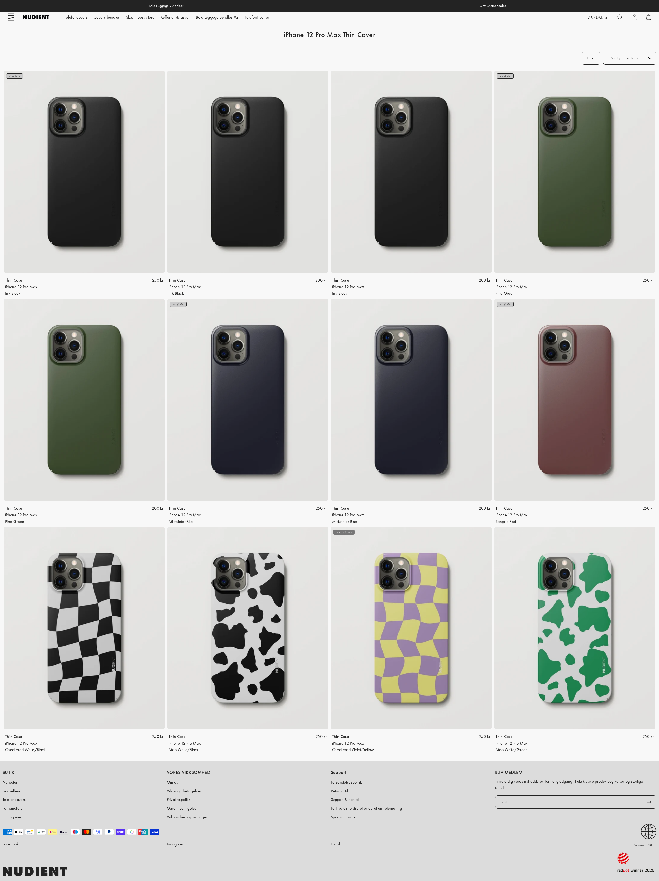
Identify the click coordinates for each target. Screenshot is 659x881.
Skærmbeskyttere (140, 17)
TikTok (336, 844)
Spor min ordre (343, 817)
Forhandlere (13, 808)
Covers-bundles (107, 17)
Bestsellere (12, 791)
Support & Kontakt (345, 799)
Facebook (11, 844)
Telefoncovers (76, 17)
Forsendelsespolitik (346, 782)
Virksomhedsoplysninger (187, 817)
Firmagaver (12, 817)
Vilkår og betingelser (184, 791)
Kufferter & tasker (175, 17)
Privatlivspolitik (178, 799)
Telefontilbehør (257, 17)
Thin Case (13, 280)
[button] (11, 17)
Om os (172, 782)
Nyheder (10, 782)
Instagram (175, 844)
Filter (591, 58)
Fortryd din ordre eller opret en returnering (366, 808)
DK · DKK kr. (598, 17)
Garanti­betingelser (182, 808)
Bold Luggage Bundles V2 (217, 17)
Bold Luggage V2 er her (166, 5)
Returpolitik (340, 791)
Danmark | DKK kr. (645, 845)
